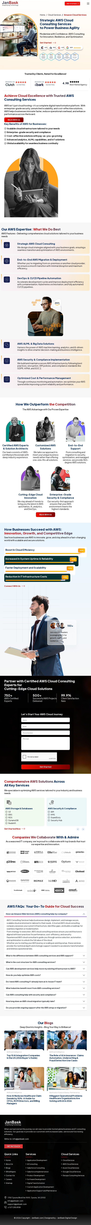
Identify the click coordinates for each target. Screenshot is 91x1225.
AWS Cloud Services (70, 1164)
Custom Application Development (40, 1187)
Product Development (36, 1175)
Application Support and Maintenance (42, 1191)
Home (42, 15)
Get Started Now (12, 828)
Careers (9, 1179)
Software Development (36, 1179)
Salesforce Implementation (38, 1172)
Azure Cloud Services (71, 1168)
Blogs (8, 1168)
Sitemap (9, 1183)
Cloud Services (54, 15)
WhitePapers (11, 1172)
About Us (9, 1164)
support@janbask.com (17, 1204)
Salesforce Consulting (36, 1168)
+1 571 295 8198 (14, 1207)
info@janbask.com (21, 1139)
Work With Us (14, 120)
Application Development (37, 1160)
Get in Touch (13, 1146)
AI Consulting (32, 1164)
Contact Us (10, 1175)
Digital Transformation (36, 1183)
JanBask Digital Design (67, 1218)
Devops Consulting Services (73, 1175)
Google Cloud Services (72, 1172)
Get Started (45, 42)
